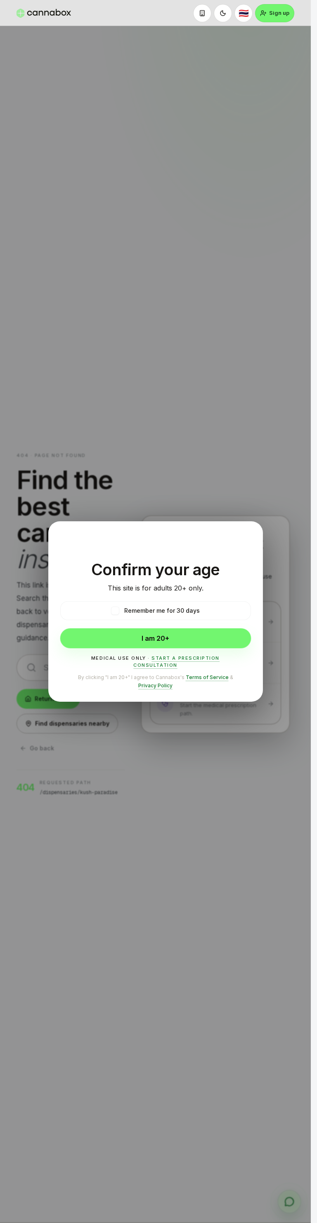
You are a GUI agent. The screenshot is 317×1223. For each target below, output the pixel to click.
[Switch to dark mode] (223, 13)
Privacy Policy (155, 685)
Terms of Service (207, 677)
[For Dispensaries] (202, 13)
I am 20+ (155, 638)
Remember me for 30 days (162, 610)
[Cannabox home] (44, 13)
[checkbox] (115, 611)
